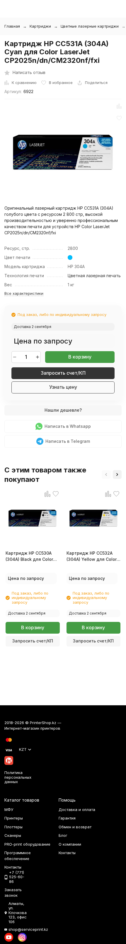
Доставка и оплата (77, 809)
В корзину (79, 357)
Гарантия (67, 818)
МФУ (8, 809)
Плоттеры (13, 826)
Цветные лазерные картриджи (90, 26)
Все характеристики (23, 293)
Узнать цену (63, 387)
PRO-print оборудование (27, 844)
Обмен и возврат (75, 826)
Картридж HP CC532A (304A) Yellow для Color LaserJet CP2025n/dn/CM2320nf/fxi (94, 556)
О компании (70, 844)
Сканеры (12, 835)
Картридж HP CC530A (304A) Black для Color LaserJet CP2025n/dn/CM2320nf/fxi (33, 556)
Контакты (67, 852)
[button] (106, 474)
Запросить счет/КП (63, 373)
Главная (12, 26)
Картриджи (40, 26)
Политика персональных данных (17, 777)
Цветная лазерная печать (94, 275)
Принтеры (13, 818)
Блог (63, 835)
